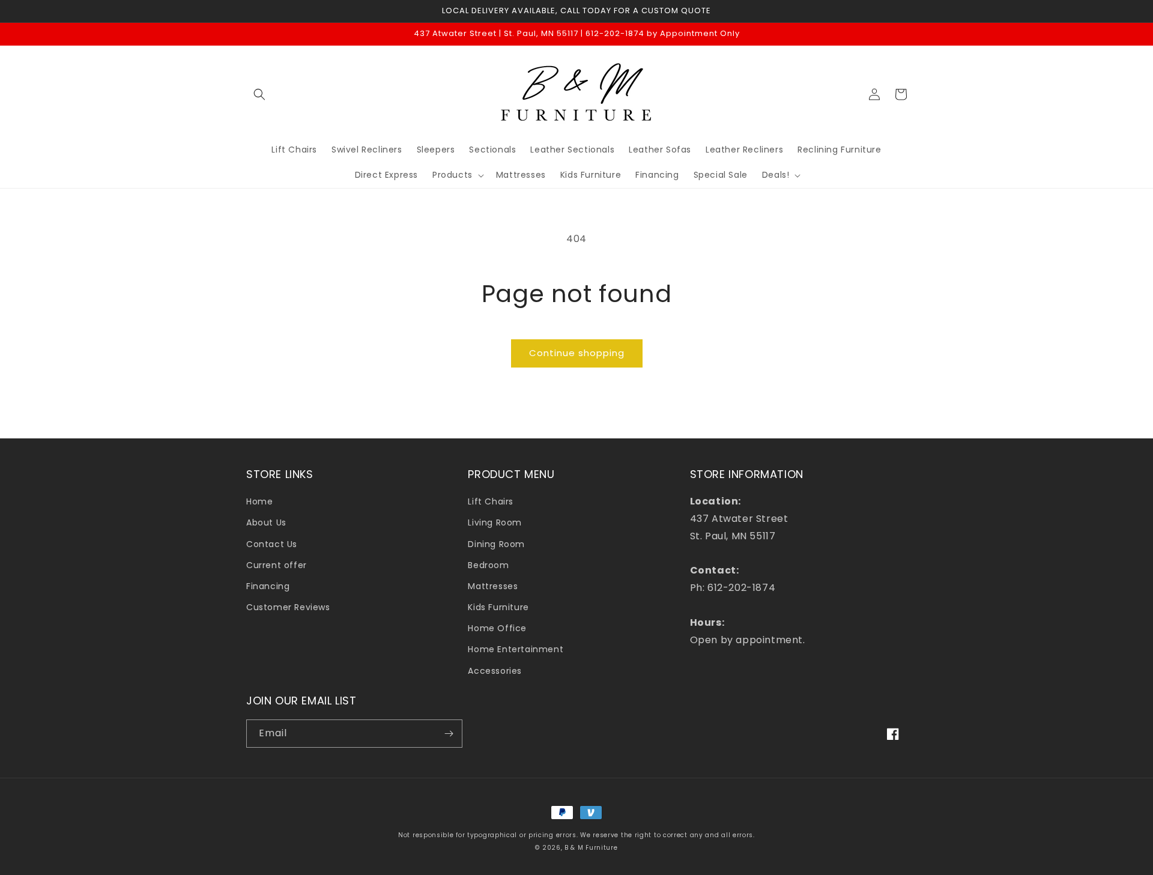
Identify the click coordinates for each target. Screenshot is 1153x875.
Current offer (276, 565)
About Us (266, 522)
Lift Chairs (490, 501)
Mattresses (493, 586)
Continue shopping (577, 353)
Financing (267, 586)
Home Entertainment (515, 649)
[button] (259, 94)
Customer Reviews (288, 607)
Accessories (495, 671)
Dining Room (496, 544)
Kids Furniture (498, 607)
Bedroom (488, 565)
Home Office (497, 628)
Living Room (495, 522)
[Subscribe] (448, 733)
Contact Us (271, 544)
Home (259, 501)
